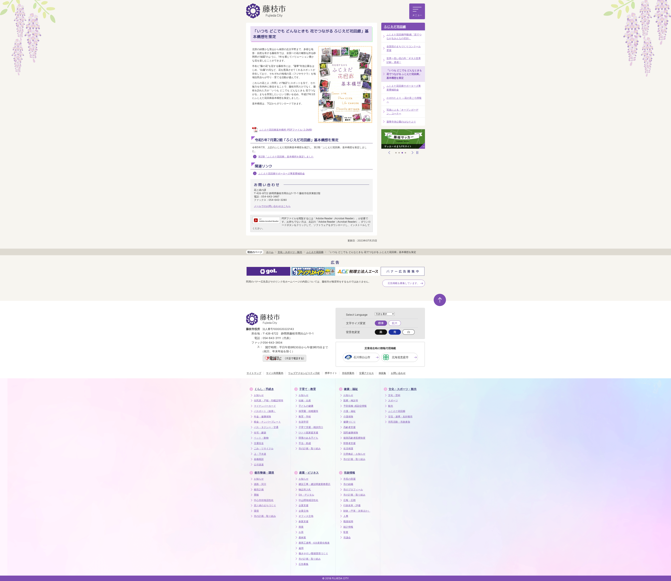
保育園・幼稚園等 (308, 411)
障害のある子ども (308, 437)
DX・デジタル (306, 494)
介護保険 (348, 416)
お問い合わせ (398, 373)
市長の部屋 (349, 478)
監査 (345, 532)
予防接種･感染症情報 (355, 406)
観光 (390, 406)
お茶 (301, 532)
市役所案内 (348, 373)
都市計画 (259, 489)
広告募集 (303, 564)
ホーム (269, 252)
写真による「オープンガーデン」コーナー (402, 111)
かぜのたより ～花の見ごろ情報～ (404, 99)
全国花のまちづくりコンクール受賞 (404, 48)
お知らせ (259, 395)
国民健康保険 (350, 432)
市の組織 (348, 484)
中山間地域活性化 (308, 500)
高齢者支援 (349, 427)
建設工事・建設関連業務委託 (314, 484)
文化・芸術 (394, 395)
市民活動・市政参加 (399, 421)
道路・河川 (260, 484)
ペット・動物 (261, 437)
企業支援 (303, 505)
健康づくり (349, 421)
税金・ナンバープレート (267, 421)
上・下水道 (260, 454)
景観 (256, 494)
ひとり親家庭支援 (308, 432)
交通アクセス (366, 373)
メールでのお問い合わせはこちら (272, 206)
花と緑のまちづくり (265, 505)
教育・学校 (305, 416)
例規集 (382, 373)
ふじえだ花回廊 (395, 27)
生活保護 (348, 448)
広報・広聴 (349, 500)
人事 (345, 516)
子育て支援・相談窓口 (311, 427)
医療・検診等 (350, 400)
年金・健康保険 (262, 416)
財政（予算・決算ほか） (356, 510)
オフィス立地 (306, 516)
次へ (413, 152)
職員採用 (348, 521)
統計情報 (348, 526)
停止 (417, 152)
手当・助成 (305, 443)
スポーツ (393, 400)
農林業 (302, 537)
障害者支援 (349, 443)
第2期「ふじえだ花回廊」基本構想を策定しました (286, 156)
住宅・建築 (260, 432)
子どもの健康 (306, 406)
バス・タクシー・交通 (266, 427)
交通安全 (259, 443)
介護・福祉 (349, 411)
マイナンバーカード (265, 406)
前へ (389, 152)
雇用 (301, 548)
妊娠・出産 (305, 400)
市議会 (347, 537)
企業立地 (303, 510)
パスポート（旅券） (265, 411)
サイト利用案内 (274, 373)
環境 (256, 510)
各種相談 (259, 459)
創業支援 (303, 521)
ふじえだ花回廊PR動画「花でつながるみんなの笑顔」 (404, 36)
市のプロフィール (353, 489)
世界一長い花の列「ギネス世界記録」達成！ (404, 60)
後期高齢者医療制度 (354, 437)
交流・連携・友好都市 (400, 416)
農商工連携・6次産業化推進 (314, 542)
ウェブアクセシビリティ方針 (304, 373)
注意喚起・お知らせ (354, 454)
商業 (301, 526)
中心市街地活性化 (263, 500)
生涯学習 (303, 421)
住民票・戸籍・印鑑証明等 (268, 400)
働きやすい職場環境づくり (313, 553)
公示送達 (259, 464)
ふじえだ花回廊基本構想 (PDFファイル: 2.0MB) (285, 129)
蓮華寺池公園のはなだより (401, 121)
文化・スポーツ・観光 (290, 252)
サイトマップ (254, 373)
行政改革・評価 (351, 505)
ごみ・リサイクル (263, 448)
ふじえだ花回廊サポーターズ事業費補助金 (281, 173)
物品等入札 (305, 489)
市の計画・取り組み (310, 448)
